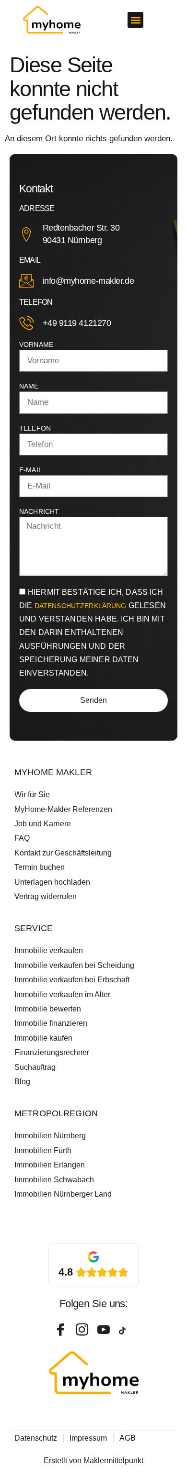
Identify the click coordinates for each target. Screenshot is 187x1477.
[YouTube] (104, 1330)
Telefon (35, 428)
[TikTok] (126, 1330)
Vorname (36, 344)
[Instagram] (83, 1330)
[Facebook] (61, 1330)
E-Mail (30, 470)
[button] (135, 20)
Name (29, 386)
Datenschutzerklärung (82, 606)
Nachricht (39, 511)
